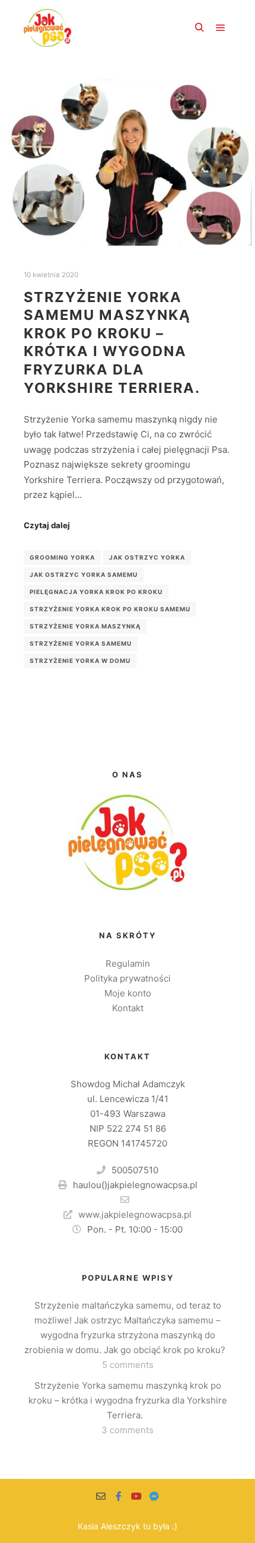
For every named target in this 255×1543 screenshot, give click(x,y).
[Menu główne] (220, 28)
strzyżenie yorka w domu (80, 660)
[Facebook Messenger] (154, 1496)
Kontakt (128, 1008)
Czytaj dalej (47, 525)
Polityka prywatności (127, 978)
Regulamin (128, 963)
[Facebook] (118, 1496)
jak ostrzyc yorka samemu (84, 574)
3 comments (127, 1430)
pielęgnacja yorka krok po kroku (96, 591)
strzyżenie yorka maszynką (85, 626)
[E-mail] (101, 1496)
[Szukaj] (199, 28)
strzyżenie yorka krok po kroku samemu (110, 608)
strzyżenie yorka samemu (81, 643)
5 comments (128, 1364)
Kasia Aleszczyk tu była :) (127, 1526)
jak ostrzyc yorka (147, 557)
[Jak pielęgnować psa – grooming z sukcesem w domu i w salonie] (47, 28)
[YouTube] (136, 1496)
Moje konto (127, 993)
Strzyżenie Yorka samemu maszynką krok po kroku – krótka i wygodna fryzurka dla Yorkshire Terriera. (112, 342)
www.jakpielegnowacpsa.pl (135, 1214)
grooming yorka (62, 557)
